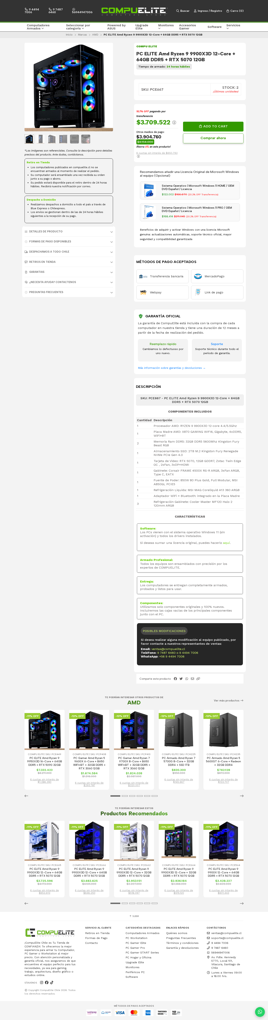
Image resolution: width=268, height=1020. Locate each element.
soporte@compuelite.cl (227, 938)
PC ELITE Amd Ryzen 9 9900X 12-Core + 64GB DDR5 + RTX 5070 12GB (223, 872)
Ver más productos (227, 700)
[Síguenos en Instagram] (41, 983)
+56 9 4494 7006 (171, 656)
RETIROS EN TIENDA (42, 261)
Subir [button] (135, 916)
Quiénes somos (176, 933)
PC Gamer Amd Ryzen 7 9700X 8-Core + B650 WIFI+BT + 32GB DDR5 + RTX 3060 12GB (134, 763)
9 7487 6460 (55, 10)
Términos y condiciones (182, 942)
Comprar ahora (213, 138)
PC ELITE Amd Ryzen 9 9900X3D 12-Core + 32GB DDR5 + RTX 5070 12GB (134, 872)
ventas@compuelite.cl (168, 649)
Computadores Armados (143, 933)
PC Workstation (136, 938)
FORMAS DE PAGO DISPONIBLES (50, 241)
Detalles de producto (46, 231)
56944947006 (82, 12)
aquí (226, 543)
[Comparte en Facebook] (175, 678)
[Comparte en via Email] (192, 678)
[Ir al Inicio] (134, 11)
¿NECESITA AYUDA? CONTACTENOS (52, 282)
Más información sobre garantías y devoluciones (172, 367)
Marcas (82, 34)
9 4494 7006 (32, 10)
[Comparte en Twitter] (181, 678)
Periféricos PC (135, 972)
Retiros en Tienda (97, 933)
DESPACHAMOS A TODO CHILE (49, 251)
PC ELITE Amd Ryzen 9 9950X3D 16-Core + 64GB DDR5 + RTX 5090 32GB (44, 761)
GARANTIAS (36, 271)
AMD (95, 34)
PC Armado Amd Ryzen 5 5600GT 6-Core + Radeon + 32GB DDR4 (223, 761)
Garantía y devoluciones (182, 947)
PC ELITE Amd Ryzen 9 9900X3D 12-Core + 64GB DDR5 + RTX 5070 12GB (44, 872)
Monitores (132, 967)
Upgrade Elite (135, 962)
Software (132, 976)
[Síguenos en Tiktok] (52, 983)
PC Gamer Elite (136, 942)
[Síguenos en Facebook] (47, 983)
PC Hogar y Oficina (138, 957)
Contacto (91, 942)
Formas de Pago (96, 938)
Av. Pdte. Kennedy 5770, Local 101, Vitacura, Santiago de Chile (225, 962)
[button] (44, 27)
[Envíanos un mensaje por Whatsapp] (260, 1012)
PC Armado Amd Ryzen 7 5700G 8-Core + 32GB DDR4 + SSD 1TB (178, 761)
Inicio (69, 34)
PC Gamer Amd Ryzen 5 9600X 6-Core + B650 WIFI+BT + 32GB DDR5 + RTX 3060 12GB (89, 763)
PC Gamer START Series (142, 952)
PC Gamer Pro (135, 947)
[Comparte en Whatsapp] (187, 678)
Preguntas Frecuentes (46, 292)
